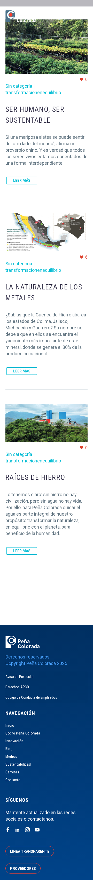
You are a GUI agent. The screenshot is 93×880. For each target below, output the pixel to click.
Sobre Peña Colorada (22, 733)
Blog (9, 749)
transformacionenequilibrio (33, 92)
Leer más (21, 180)
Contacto (13, 780)
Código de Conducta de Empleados (31, 697)
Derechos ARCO (17, 687)
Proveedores (23, 869)
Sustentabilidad (18, 764)
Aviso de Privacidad (19, 677)
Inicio (9, 725)
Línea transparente (29, 851)
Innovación (14, 741)
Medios (11, 756)
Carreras (12, 772)
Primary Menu (83, 17)
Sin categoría (18, 86)
